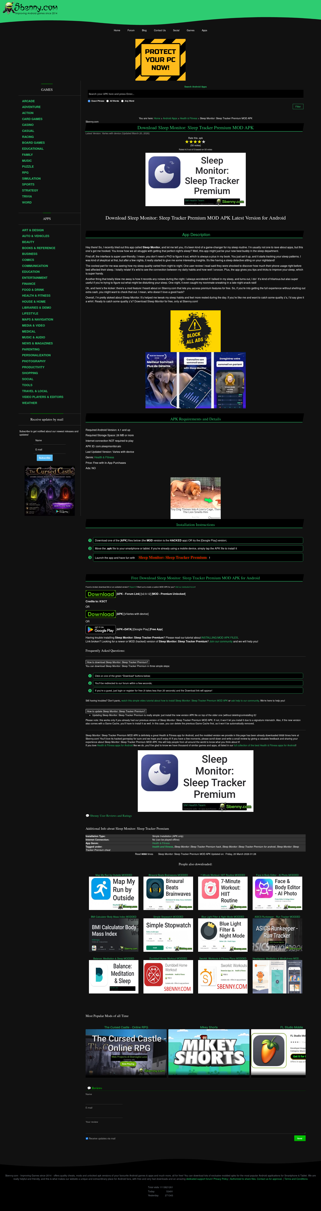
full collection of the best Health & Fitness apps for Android (265, 745)
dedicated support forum (199, 1178)
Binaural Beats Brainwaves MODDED (168, 875)
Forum (131, 30)
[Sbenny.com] (30, 7)
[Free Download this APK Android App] (101, 593)
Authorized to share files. (243, 1178)
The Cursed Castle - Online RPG (126, 1027)
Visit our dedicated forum (185, 586)
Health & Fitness (104, 457)
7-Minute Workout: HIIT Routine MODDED (223, 875)
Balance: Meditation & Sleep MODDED (113, 958)
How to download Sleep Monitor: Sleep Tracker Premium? (117, 662)
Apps (204, 30)
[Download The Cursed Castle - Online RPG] (126, 1051)
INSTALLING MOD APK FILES (219, 637)
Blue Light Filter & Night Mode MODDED (223, 916)
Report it (132, 586)
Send (300, 1138)
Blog (144, 30)
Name (89, 1094)
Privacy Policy (220, 1178)
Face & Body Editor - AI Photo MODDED (277, 875)
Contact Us (160, 30)
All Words (114, 101)
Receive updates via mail (102, 1138)
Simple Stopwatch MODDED (168, 916)
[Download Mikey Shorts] (208, 1051)
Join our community (221, 641)
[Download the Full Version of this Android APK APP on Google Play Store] (101, 629)
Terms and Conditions (296, 1178)
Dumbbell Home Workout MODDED (168, 958)
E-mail (89, 1107)
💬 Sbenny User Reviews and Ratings (109, 816)
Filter (298, 106)
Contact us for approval (269, 1178)
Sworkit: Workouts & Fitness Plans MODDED (222, 958)
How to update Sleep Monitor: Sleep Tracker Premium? (116, 711)
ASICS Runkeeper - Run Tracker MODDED (277, 916)
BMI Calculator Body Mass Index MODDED (113, 916)
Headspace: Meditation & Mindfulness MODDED (277, 958)
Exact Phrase (97, 101)
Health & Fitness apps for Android (115, 745)
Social (176, 30)
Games (190, 30)
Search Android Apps (195, 86)
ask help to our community (245, 700)
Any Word (129, 101)
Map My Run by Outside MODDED (113, 875)
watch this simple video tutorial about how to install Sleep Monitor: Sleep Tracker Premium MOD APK (174, 700)
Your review (92, 1121)
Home (117, 30)
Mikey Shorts (209, 1027)
